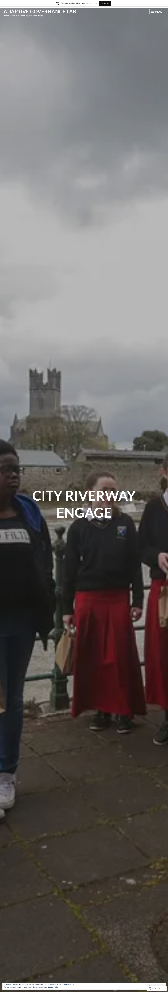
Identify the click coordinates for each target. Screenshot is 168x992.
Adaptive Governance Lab (40, 11)
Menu (158, 11)
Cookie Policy (53, 987)
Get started (105, 3)
